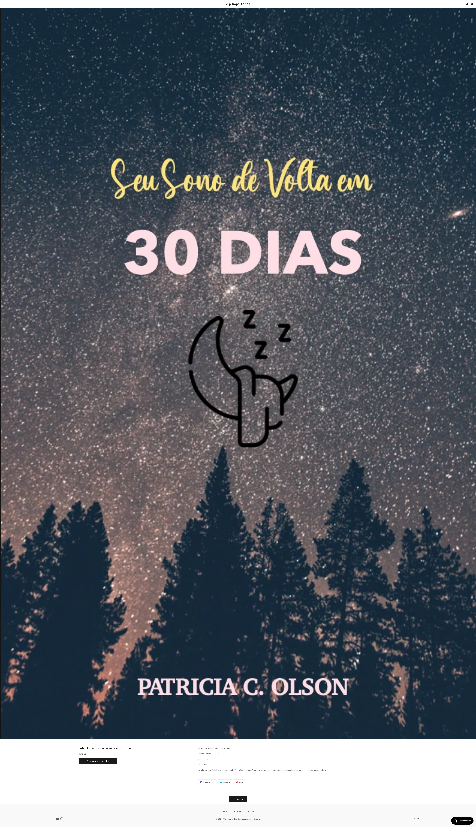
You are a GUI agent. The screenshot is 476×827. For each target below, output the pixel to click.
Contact (238, 811)
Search (225, 811)
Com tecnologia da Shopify (249, 819)
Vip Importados (238, 4)
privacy (250, 811)
